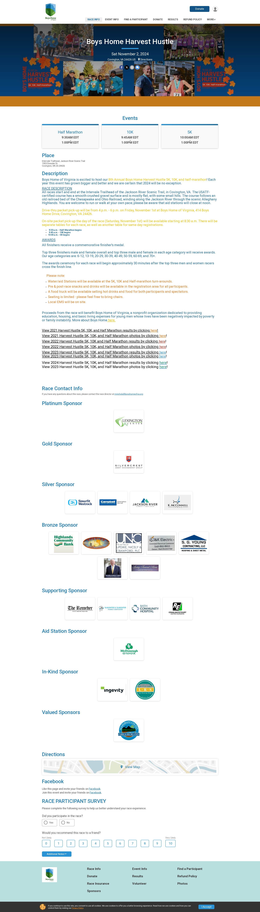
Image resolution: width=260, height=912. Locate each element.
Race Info (94, 19)
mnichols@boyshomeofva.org (129, 394)
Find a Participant (136, 19)
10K (130, 132)
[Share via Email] (132, 67)
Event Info (112, 19)
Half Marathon (70, 132)
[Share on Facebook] (121, 67)
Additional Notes (55, 854)
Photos (182, 883)
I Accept (206, 906)
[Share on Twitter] (127, 67)
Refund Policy (192, 19)
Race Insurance (98, 883)
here (162, 336)
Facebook (94, 788)
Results (173, 19)
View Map (132, 767)
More (210, 19)
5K (189, 132)
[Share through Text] (137, 67)
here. (111, 320)
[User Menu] (215, 9)
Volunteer (139, 883)
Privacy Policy (77, 908)
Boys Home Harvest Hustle (130, 41)
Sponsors (94, 891)
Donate (199, 8)
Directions (146, 59)
